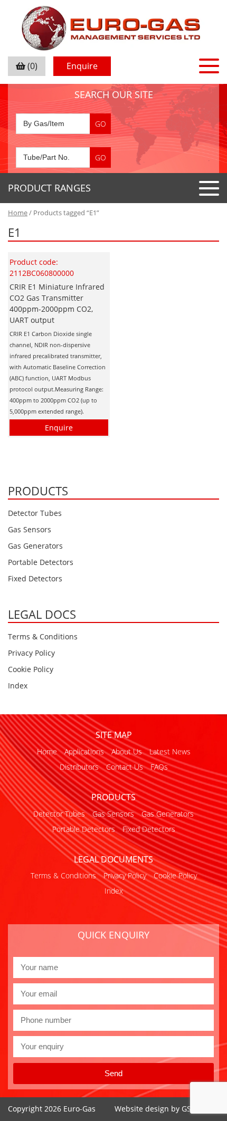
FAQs (159, 767)
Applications (84, 751)
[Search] (100, 123)
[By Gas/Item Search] (63, 123)
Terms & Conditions (43, 636)
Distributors (79, 767)
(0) (31, 66)
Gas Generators (35, 546)
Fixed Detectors (35, 578)
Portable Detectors (40, 562)
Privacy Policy (31, 653)
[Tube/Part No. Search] (63, 157)
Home (17, 212)
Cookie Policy (30, 669)
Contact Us (124, 767)
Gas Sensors (29, 529)
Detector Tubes (35, 513)
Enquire (82, 66)
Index (17, 686)
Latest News (170, 751)
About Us (126, 751)
